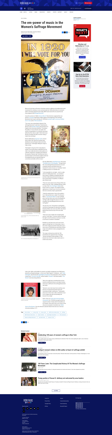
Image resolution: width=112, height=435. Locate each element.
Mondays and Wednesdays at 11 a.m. (82, 45)
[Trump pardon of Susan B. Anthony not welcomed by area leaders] (29, 381)
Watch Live (81, 3)
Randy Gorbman (40, 380)
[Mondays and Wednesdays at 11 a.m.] (82, 33)
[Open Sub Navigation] (27, 12)
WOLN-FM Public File (79, 406)
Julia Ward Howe (56, 161)
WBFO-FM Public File (79, 405)
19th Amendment (38, 120)
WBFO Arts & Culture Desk (54, 312)
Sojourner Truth (38, 138)
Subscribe (82, 86)
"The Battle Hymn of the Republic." (50, 163)
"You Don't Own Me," (36, 276)
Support (60, 12)
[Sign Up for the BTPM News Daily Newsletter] (82, 67)
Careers (61, 398)
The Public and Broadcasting (81, 408)
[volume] (25, 8)
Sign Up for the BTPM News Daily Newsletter (82, 75)
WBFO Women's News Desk (30, 314)
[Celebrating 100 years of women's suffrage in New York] (29, 337)
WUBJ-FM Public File (79, 407)
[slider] (26, 8)
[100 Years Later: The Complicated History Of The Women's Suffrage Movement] (29, 367)
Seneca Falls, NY (43, 116)
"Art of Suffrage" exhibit (55, 186)
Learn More (82, 57)
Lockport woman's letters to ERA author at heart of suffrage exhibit (61, 350)
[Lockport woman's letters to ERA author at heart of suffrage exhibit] (29, 352)
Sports (54, 12)
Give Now (88, 3)
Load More (56, 390)
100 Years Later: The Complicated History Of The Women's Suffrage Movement (61, 365)
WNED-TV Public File (79, 402)
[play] (21, 8)
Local (39, 333)
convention (31, 117)
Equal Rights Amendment (44, 274)
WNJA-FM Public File (79, 404)
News (36, 12)
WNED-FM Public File (79, 403)
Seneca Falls (35, 312)
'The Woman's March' (51, 196)
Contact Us (47, 398)
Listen (30, 12)
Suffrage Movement (38, 113)
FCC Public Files (78, 398)
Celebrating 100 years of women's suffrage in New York (57, 335)
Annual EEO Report (63, 406)
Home (21, 12)
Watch (25, 12)
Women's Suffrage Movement (30, 317)
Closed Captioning (63, 403)
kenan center (43, 312)
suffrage (63, 312)
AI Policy (46, 406)
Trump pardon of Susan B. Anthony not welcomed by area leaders (61, 378)
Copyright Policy (48, 403)
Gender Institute (35, 126)
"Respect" (51, 276)
